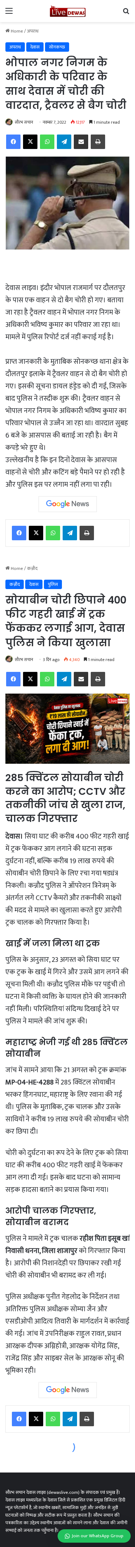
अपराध (33, 31)
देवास (35, 47)
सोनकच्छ (57, 47)
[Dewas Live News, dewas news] (68, 11)
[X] (36, 533)
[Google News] (68, 504)
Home (16, 31)
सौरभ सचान (24, 122)
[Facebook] (19, 533)
